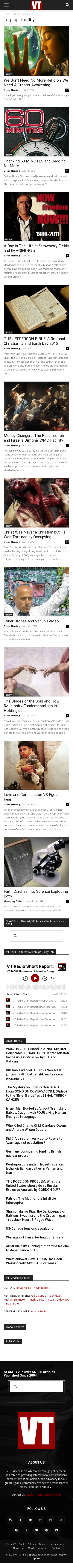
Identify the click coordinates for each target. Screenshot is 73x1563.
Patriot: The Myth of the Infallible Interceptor (31, 1200)
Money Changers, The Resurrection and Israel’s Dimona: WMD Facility (34, 438)
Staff (21, 1544)
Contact (56, 1548)
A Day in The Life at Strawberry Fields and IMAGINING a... (36, 248)
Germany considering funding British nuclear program (33, 1153)
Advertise (43, 1548)
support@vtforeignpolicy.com (44, 1494)
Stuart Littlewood (58, 1299)
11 (67, 171)
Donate (43, 1544)
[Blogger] (10, 1520)
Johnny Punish (39, 1311)
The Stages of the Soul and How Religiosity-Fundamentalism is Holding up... (32, 706)
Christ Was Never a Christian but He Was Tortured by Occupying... (35, 534)
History (8, 74)
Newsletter (19, 1548)
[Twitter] (26, 1530)
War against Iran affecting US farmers (34, 1237)
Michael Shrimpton (15, 1299)
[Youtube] (56, 1530)
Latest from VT (15, 1040)
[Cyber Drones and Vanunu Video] (36, 591)
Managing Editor (13, 901)
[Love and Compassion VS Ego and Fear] (36, 765)
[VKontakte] (36, 1530)
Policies (32, 1544)
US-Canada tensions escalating (29, 1228)
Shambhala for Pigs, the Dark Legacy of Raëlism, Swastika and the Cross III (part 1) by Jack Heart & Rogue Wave (36, 1215)
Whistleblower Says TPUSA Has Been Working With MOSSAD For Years (34, 1261)
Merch (31, 1548)
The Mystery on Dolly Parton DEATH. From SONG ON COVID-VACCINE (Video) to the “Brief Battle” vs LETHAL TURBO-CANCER (36, 1093)
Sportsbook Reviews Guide (43, 1554)
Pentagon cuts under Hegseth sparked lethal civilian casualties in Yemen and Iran (35, 1168)
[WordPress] (46, 1530)
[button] (6, 5)
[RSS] (61, 1520)
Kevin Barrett (42, 1287)
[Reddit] (40, 1520)
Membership (57, 1544)
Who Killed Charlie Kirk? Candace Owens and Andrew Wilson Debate (36, 1127)
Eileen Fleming (12, 90)
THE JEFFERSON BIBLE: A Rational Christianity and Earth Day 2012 (34, 341)
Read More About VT (40, 1487)
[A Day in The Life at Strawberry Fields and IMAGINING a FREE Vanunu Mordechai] (36, 216)
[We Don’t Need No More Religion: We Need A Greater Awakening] (36, 51)
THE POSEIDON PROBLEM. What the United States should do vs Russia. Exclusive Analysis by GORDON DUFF (33, 1185)
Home (7, 14)
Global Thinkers (15, 1327)
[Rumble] (50, 1520)
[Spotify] (16, 1530)
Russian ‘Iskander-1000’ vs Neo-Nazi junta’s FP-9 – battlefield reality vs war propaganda (35, 1074)
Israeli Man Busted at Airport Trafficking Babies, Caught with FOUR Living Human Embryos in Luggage (36, 1112)
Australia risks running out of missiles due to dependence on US (37, 1248)
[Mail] (30, 1520)
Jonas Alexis (23, 1287)
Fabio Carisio (38, 1295)
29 (67, 542)
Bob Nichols (13, 1303)
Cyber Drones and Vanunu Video (31, 621)
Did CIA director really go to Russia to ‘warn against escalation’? (34, 1140)
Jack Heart (55, 1295)
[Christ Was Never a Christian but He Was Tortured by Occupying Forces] (36, 503)
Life (6, 788)
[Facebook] (20, 1520)
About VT (11, 1544)
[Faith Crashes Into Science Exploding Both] (36, 862)
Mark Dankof (37, 1299)
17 (67, 90)
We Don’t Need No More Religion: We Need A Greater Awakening (36, 82)
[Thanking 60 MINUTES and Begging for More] (36, 131)
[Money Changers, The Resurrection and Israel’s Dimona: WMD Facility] (36, 406)
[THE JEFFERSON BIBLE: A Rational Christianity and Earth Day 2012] (36, 309)
